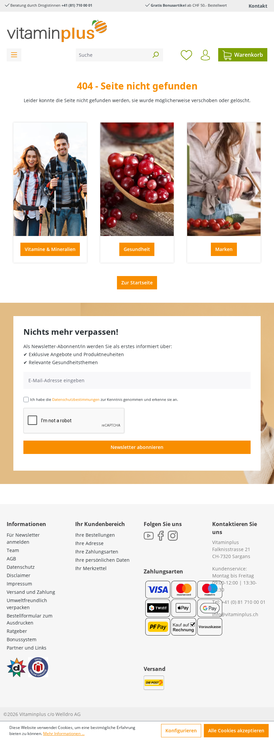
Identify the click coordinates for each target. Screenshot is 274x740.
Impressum (19, 583)
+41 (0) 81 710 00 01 (244, 602)
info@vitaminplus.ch (235, 614)
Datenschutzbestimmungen (76, 399)
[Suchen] (155, 54)
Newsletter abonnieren (137, 447)
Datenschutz (21, 567)
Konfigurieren (181, 730)
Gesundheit (137, 249)
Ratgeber (17, 631)
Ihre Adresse (89, 543)
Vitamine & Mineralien (50, 249)
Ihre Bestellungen (95, 535)
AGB (11, 558)
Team (13, 550)
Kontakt (258, 6)
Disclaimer (18, 575)
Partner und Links (26, 648)
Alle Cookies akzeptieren (236, 730)
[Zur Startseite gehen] (57, 31)
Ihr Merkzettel (91, 568)
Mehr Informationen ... (64, 733)
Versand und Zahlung (31, 592)
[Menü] (14, 54)
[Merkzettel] (186, 54)
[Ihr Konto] (205, 55)
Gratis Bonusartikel (168, 5)
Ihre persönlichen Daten (102, 560)
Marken (224, 249)
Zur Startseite (137, 282)
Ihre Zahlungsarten (96, 551)
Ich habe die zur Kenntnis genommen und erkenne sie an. (104, 399)
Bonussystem (21, 639)
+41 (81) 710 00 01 (76, 5)
